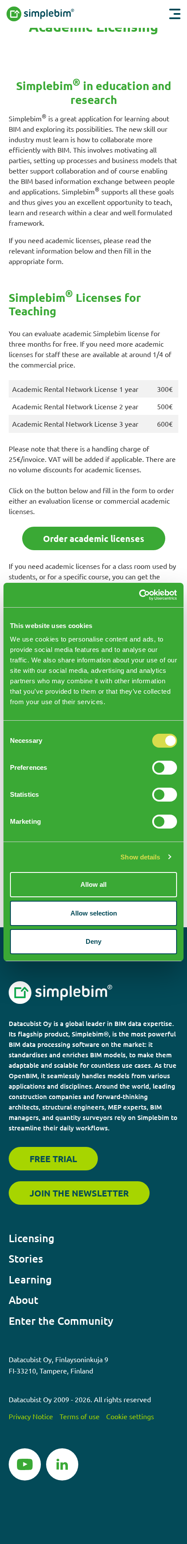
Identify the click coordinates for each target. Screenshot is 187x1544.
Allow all (93, 884)
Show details (140, 857)
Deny (93, 941)
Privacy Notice (31, 1416)
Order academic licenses (93, 538)
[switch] (164, 768)
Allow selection (93, 913)
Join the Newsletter (79, 1193)
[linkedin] (62, 1463)
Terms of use (80, 1416)
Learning (30, 1279)
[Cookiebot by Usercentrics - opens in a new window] (139, 595)
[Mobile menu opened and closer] (174, 14)
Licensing (31, 1238)
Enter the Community (61, 1320)
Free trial (53, 1158)
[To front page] (58, 14)
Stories (26, 1258)
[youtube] (25, 1463)
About (23, 1300)
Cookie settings (130, 1416)
